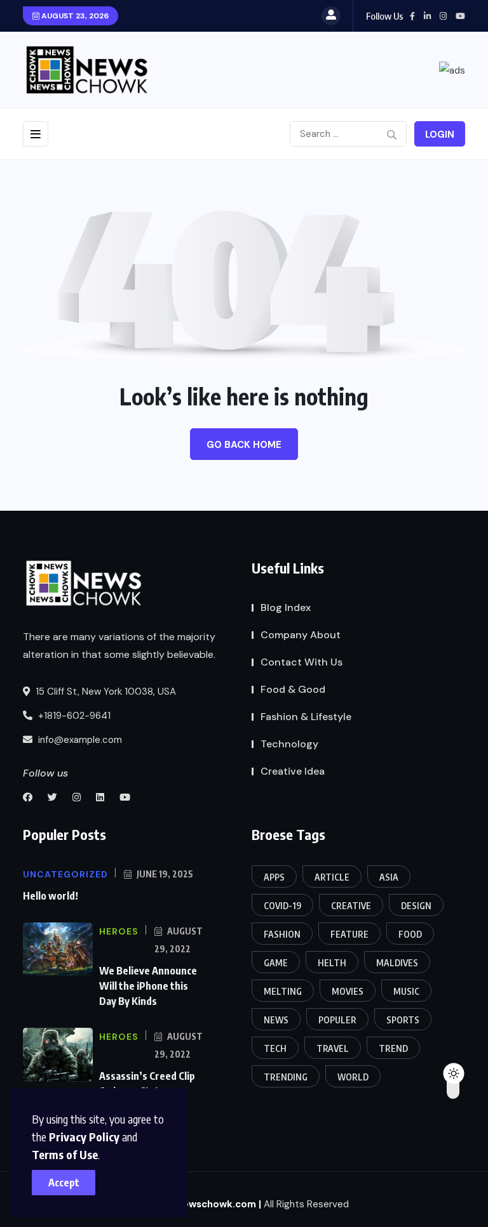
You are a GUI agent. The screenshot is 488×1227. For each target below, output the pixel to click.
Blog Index (286, 607)
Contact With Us (301, 662)
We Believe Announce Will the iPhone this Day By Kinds (148, 985)
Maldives (397, 962)
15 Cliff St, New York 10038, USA (104, 691)
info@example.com (79, 739)
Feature (349, 934)
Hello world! (50, 895)
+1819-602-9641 (73, 715)
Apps (274, 877)
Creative (351, 905)
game (276, 962)
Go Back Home (244, 444)
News (276, 1019)
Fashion (282, 934)
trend (393, 1048)
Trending (286, 1077)
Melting (283, 991)
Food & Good (293, 689)
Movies (347, 991)
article (332, 877)
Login (439, 134)
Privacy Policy (84, 1136)
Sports (402, 1019)
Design (416, 905)
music (406, 991)
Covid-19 (282, 905)
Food (410, 934)
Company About (301, 634)
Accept (63, 1182)
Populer (337, 1019)
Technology (289, 744)
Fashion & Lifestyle (306, 716)
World (353, 1077)
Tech (275, 1048)
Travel (332, 1048)
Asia (388, 877)
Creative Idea (293, 771)
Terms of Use (65, 1154)
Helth (332, 962)
